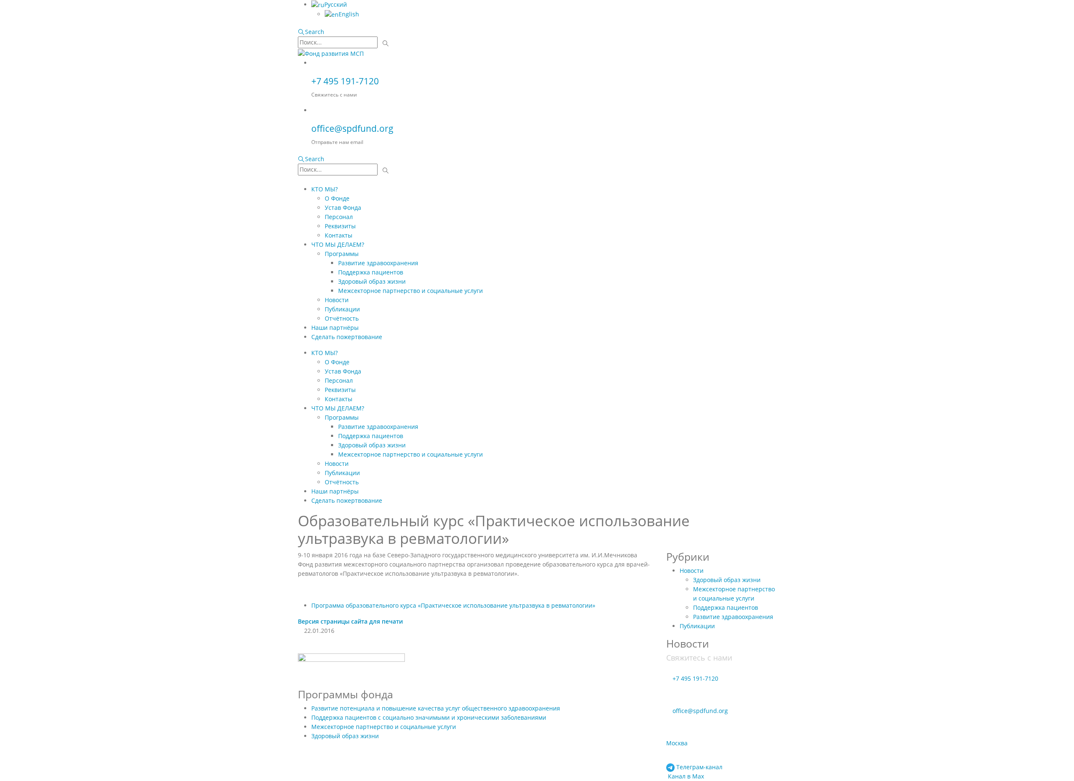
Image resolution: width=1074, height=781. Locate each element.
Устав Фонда (343, 208)
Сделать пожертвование (346, 337)
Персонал (339, 217)
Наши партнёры (335, 328)
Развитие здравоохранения (378, 263)
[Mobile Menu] (300, 180)
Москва (677, 743)
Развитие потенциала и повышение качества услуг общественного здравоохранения (435, 708)
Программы (342, 254)
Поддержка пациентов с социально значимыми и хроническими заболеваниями (428, 717)
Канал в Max (685, 776)
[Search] (385, 43)
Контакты (338, 235)
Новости (337, 300)
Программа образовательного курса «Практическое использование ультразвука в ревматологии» (453, 605)
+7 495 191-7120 (345, 81)
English (349, 14)
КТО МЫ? (324, 189)
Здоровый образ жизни (372, 281)
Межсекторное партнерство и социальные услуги (410, 291)
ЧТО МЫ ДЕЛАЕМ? (337, 244)
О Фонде (337, 198)
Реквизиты (340, 226)
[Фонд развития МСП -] (331, 53)
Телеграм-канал (698, 767)
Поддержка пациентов (370, 272)
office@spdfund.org (352, 128)
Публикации (342, 309)
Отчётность (342, 318)
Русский (335, 4)
